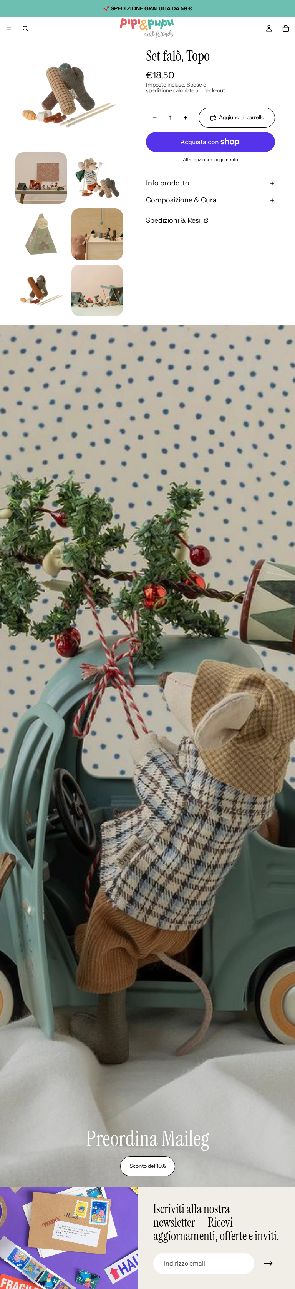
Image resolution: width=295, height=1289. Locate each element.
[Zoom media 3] (97, 178)
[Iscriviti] (268, 1263)
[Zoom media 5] (97, 234)
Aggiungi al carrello (241, 117)
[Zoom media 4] (41, 234)
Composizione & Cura (181, 200)
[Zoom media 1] (69, 94)
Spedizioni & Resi (174, 220)
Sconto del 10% (147, 1165)
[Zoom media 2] (41, 178)
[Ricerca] (25, 28)
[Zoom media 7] (97, 290)
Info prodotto (167, 183)
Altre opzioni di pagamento (210, 159)
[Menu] (9, 28)
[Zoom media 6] (41, 290)
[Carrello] (285, 28)
